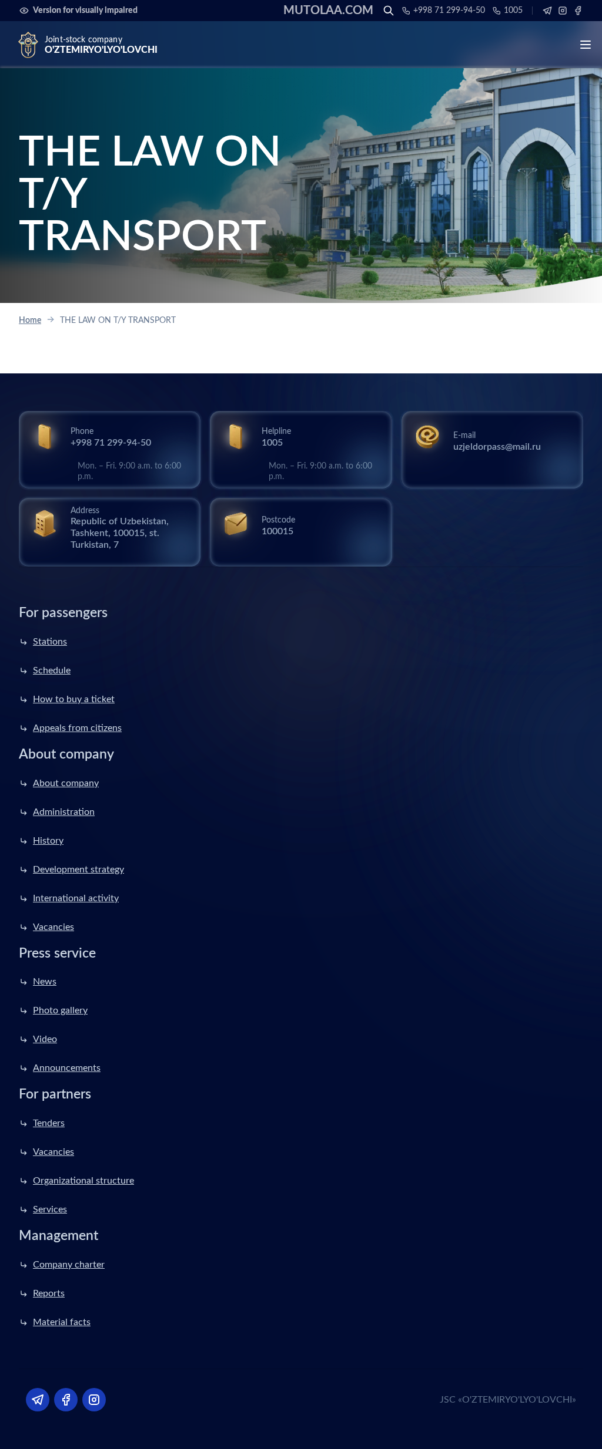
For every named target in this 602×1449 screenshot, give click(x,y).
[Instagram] (562, 10)
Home (30, 320)
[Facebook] (578, 10)
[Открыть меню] (585, 45)
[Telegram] (547, 10)
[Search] (388, 10)
